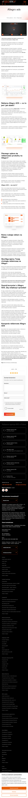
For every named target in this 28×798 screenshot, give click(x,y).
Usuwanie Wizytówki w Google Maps (9, 708)
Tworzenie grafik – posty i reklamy (9, 587)
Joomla (3, 760)
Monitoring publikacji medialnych (9, 688)
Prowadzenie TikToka (6, 736)
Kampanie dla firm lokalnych (8, 702)
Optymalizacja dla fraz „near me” (9, 700)
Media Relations (5, 674)
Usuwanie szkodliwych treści (8, 625)
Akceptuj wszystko (14, 788)
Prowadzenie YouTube (6, 744)
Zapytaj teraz (6, 500)
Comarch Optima (5, 639)
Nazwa (6, 393)
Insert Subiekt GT (5, 649)
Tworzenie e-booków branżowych (9, 609)
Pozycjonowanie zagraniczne (8, 714)
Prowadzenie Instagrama (7, 734)
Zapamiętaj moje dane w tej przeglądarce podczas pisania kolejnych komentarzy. (13, 403)
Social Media (4, 730)
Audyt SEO (4, 565)
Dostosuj (14, 791)
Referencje (4, 768)
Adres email (7, 398)
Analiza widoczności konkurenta (8, 573)
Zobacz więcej (5, 575)
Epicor (3, 647)
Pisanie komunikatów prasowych (8, 601)
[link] (3, 490)
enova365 (4, 643)
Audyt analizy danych (6, 559)
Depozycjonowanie (6, 617)
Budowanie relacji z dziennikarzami (9, 676)
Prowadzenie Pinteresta (7, 742)
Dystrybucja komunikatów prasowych (10, 682)
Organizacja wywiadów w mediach (9, 680)
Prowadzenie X (5, 740)
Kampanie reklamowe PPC (7, 657)
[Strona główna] (9, 2)
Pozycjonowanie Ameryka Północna (9, 720)
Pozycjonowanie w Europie (7, 726)
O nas (3, 766)
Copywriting (4, 581)
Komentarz (6, 383)
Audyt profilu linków (6, 571)
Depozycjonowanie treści (7, 619)
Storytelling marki (5, 603)
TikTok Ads (4, 668)
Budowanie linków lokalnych (8, 698)
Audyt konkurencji (5, 696)
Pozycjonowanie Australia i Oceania (9, 722)
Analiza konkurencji (6, 567)
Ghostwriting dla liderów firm (8, 605)
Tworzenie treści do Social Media (9, 585)
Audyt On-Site (5, 569)
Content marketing (6, 579)
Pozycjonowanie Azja (6, 724)
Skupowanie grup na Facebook (8, 589)
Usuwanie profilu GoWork (7, 631)
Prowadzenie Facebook (7, 732)
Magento (4, 758)
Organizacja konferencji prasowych (9, 686)
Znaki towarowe (5, 772)
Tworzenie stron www (6, 750)
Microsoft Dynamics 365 (7, 651)
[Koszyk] (25, 4)
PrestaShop (4, 754)
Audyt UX (4, 563)
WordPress (4, 752)
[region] (14, 785)
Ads (15, 17)
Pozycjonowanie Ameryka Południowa (10, 718)
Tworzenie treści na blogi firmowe (9, 607)
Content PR (4, 597)
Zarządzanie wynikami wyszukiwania (9, 621)
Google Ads (4, 661)
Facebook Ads (5, 659)
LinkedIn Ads (4, 666)
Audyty (3, 557)
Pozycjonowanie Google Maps (8, 704)
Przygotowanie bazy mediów (8, 678)
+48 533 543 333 (3, 4)
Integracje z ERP (5, 637)
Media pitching (5, 684)
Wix (2, 756)
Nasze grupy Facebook (7, 770)
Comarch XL (4, 641)
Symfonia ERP (5, 645)
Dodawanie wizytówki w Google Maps (10, 706)
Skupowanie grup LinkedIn (7, 591)
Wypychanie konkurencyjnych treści (9, 627)
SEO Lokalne (4, 694)
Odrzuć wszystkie (14, 795)
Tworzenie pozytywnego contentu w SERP (11, 583)
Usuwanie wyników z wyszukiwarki (9, 623)
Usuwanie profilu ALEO (6, 629)
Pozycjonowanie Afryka (7, 716)
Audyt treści (4, 561)
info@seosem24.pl (5, 4)
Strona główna (10, 17)
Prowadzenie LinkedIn (6, 738)
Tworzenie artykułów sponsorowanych (10, 599)
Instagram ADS (5, 663)
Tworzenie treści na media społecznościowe (11, 611)
